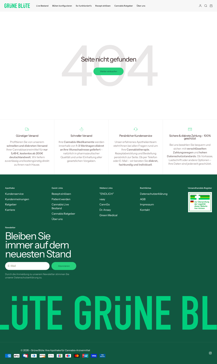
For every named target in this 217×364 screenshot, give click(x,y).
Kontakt (145, 209)
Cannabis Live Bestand (60, 206)
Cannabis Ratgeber (123, 5)
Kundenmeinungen (17, 199)
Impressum (147, 204)
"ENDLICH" (106, 193)
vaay (102, 199)
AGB (143, 199)
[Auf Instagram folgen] (210, 353)
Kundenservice (14, 193)
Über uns (141, 5)
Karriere (10, 209)
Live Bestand (42, 5)
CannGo (104, 204)
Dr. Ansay (105, 209)
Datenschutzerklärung (153, 193)
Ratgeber (11, 204)
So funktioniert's (84, 5)
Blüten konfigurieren (62, 5)
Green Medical (108, 215)
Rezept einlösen (103, 5)
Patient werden (61, 199)
